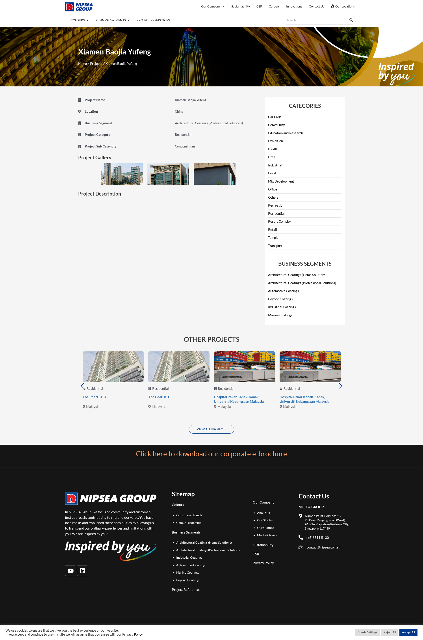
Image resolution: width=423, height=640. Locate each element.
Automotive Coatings (283, 291)
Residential (276, 213)
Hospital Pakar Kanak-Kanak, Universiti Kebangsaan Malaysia (239, 399)
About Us (263, 513)
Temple (273, 237)
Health (273, 149)
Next (341, 386)
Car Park (274, 117)
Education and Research (285, 133)
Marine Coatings (280, 315)
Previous (82, 386)
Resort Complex (279, 221)
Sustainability (263, 545)
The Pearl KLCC (95, 397)
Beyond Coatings (280, 299)
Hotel (272, 157)
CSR (256, 554)
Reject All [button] (390, 632)
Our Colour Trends (189, 515)
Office (272, 189)
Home (82, 63)
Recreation (276, 205)
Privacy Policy (263, 563)
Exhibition (275, 141)
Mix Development (281, 181)
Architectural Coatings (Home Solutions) (297, 275)
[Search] (351, 20)
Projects (96, 63)
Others (273, 197)
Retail (272, 229)
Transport (275, 246)
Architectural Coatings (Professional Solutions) (302, 283)
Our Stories (265, 520)
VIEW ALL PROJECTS (211, 429)
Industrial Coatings (282, 307)
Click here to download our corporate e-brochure (211, 453)
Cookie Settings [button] (367, 632)
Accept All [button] (408, 632)
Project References (186, 589)
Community (276, 125)
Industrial (275, 165)
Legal (272, 173)
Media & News (267, 535)
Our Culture (265, 528)
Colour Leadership (189, 522)
